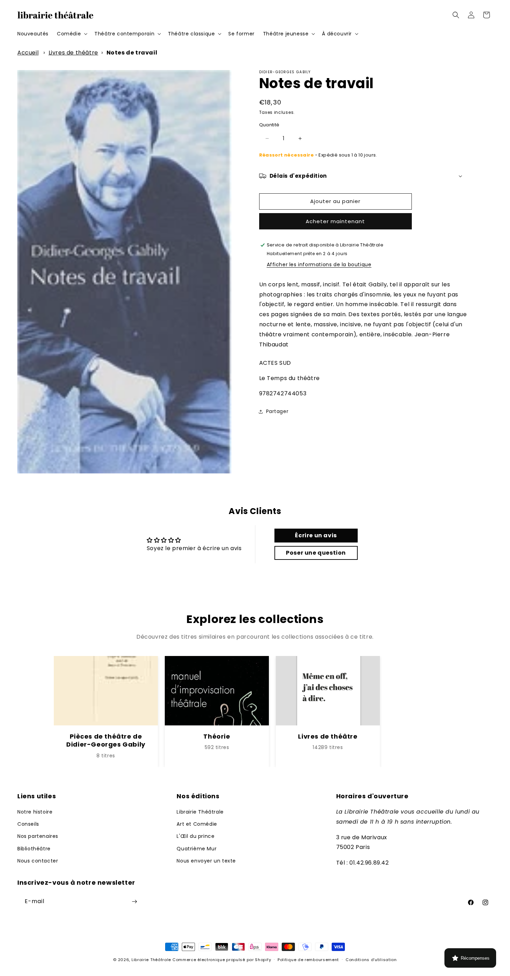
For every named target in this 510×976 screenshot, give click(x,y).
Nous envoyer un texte (206, 860)
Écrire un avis (316, 535)
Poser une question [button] (316, 553)
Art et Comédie (197, 824)
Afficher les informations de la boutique (319, 264)
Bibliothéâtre (34, 848)
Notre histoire (34, 811)
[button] (71, 33)
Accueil (28, 53)
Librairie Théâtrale (200, 811)
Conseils (28, 824)
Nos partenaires (37, 836)
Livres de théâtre (73, 53)
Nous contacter (37, 860)
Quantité (269, 124)
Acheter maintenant (335, 221)
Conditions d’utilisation (371, 959)
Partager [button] (277, 411)
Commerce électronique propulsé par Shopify (221, 959)
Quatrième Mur (196, 848)
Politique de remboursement (308, 959)
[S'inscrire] (134, 901)
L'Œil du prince (195, 836)
